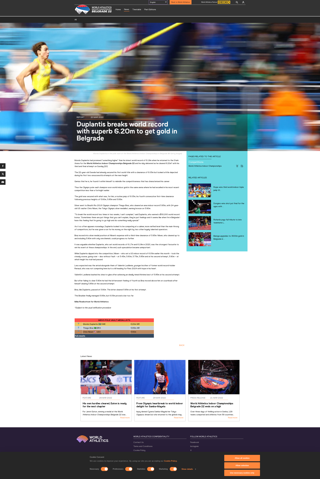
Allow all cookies (242, 458)
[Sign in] (243, 2)
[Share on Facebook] (3, 166)
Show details (187, 469)
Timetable (136, 9)
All (75, 19)
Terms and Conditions (142, 446)
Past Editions (150, 9)
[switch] (128, 469)
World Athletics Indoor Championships (205, 166)
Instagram (194, 446)
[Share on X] (3, 174)
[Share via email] (3, 182)
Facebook (194, 442)
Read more (125, 417)
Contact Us (138, 442)
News (126, 9)
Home (118, 9)
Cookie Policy (170, 461)
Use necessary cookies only (242, 473)
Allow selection (242, 465)
